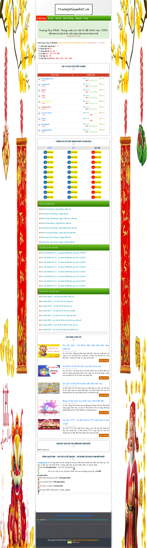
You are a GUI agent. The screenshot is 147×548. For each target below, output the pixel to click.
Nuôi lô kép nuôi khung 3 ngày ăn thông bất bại (58, 242)
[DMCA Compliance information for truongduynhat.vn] (74, 542)
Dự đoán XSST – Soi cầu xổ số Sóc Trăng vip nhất (58, 315)
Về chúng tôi (61, 515)
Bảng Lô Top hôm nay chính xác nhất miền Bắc (83, 400)
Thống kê (78, 18)
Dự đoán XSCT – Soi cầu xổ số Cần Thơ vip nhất (58, 311)
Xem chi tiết (104, 360)
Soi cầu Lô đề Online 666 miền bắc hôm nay (82, 383)
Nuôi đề (58, 18)
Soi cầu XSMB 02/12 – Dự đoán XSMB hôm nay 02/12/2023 (63, 281)
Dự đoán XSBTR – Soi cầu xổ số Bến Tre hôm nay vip (59, 325)
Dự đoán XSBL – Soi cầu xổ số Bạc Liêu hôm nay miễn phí (61, 320)
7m (91, 519)
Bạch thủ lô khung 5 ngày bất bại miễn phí (56, 209)
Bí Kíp (86, 18)
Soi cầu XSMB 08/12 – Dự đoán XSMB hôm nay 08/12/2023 (63, 253)
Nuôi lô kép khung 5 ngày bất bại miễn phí (56, 223)
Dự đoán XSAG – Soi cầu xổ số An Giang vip (57, 301)
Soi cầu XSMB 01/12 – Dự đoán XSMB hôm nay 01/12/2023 (63, 286)
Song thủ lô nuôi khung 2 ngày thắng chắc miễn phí (59, 228)
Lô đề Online (41, 18)
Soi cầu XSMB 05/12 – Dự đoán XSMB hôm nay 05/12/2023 (63, 267)
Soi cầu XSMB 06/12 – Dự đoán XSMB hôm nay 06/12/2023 (63, 262)
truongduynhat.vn (43, 462)
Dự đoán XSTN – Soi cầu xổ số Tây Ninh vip (56, 306)
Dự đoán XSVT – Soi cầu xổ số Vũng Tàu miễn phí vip (59, 329)
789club (73, 519)
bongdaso (103, 519)
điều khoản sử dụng (72, 515)
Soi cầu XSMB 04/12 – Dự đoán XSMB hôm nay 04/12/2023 (63, 271)
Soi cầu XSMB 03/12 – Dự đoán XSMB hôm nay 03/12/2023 (63, 276)
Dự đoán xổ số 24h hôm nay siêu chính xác (82, 366)
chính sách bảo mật (86, 515)
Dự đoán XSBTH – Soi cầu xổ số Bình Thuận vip (57, 296)
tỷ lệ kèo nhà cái (83, 519)
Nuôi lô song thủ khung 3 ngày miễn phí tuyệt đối (58, 232)
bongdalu (96, 519)
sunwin (67, 519)
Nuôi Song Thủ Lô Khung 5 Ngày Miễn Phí (56, 237)
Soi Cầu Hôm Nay (52, 519)
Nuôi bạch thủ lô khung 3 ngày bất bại (54, 214)
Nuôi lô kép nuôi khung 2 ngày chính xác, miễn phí (59, 218)
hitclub (62, 519)
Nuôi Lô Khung (68, 18)
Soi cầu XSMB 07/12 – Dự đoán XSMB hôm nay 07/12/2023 (63, 257)
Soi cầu (50, 18)
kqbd (38, 522)
